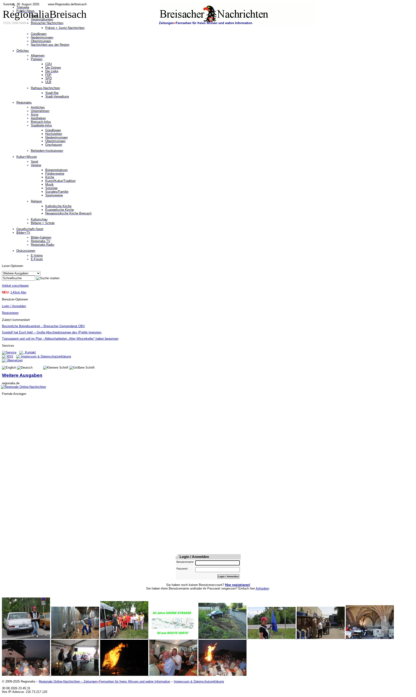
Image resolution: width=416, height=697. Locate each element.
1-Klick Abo (18, 292)
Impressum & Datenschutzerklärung (45, 356)
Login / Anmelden (14, 306)
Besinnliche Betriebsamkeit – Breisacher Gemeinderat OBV (43, 326)
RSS (9, 356)
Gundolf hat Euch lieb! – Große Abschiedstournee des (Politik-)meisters (52, 332)
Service (11, 352)
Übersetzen (14, 360)
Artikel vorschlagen (15, 285)
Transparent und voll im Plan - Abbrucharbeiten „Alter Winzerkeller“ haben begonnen (60, 338)
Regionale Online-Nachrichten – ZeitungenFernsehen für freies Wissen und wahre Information (104, 681)
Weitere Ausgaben (22, 375)
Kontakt (29, 352)
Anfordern (262, 588)
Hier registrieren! (237, 585)
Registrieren (10, 313)
